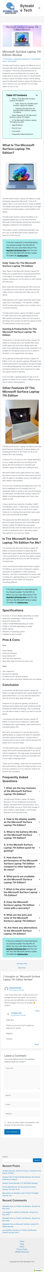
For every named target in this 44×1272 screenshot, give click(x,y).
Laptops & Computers (22, 59)
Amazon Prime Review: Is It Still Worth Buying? (20, 1183)
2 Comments (7, 59)
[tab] (22, 800)
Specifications (17, 125)
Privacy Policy (22, 1249)
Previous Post (22, 964)
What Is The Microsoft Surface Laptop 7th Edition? (22, 100)
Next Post (22, 968)
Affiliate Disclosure (22, 1252)
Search (5, 1157)
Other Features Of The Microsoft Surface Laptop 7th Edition (23, 116)
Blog (22, 1244)
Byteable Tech (27, 7)
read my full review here (16, 250)
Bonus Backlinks (15, 988)
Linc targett (6, 1212)
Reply (37, 1011)
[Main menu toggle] (39, 8)
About (22, 1247)
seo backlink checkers (10, 1230)
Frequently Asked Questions (22, 134)
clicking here (22, 256)
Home (22, 1241)
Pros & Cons (16, 128)
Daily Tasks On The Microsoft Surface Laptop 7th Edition (25, 104)
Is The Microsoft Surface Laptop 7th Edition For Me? (23, 121)
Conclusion (16, 131)
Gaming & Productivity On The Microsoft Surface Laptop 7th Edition (24, 110)
